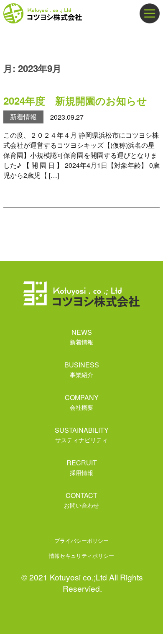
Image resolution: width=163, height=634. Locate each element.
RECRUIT (81, 467)
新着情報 (23, 116)
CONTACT (81, 499)
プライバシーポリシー (81, 540)
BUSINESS (81, 369)
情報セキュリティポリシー (81, 556)
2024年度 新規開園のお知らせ (75, 100)
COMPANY (82, 402)
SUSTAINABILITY (82, 434)
